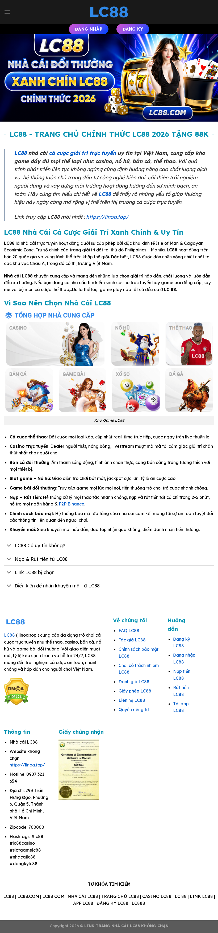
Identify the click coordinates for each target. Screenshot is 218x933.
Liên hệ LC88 (132, 700)
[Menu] (7, 11)
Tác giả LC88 (132, 639)
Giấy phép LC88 (135, 691)
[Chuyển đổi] (9, 546)
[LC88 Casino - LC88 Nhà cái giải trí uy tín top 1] (109, 12)
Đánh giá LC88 (134, 681)
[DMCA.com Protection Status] (16, 691)
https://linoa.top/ (107, 217)
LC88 (20, 153)
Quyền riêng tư (134, 709)
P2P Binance (71, 504)
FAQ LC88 (129, 630)
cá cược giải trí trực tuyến (82, 153)
